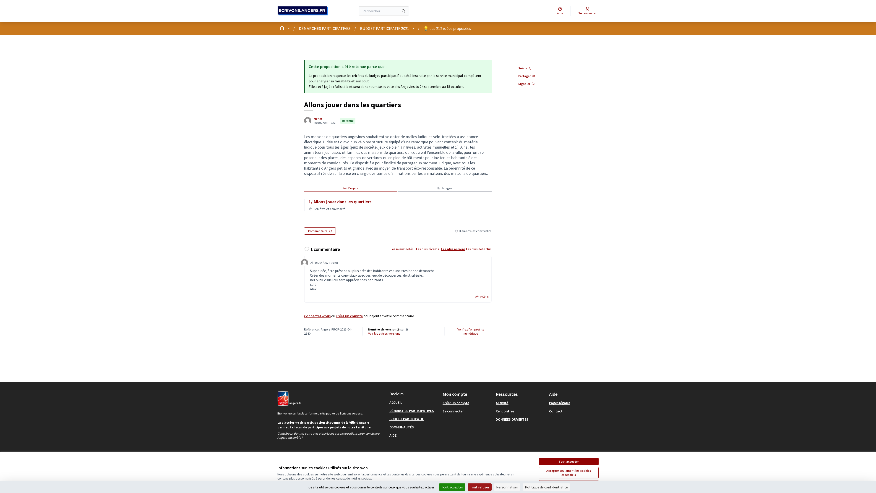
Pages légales (559, 403)
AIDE (392, 435)
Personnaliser (507, 487)
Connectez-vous (317, 316)
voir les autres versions (384, 333)
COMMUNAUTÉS (401, 427)
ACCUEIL (395, 402)
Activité (502, 403)
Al (311, 263)
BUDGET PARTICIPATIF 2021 (384, 28)
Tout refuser (479, 487)
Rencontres (505, 411)
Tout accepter (569, 461)
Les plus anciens (453, 249)
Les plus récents (427, 249)
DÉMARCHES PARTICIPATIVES (324, 28)
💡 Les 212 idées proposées (447, 28)
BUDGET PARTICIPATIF (406, 419)
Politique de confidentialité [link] (546, 487)
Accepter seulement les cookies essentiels (568, 473)
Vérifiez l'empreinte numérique (470, 331)
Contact (556, 411)
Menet (318, 119)
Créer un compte (456, 403)
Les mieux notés (402, 249)
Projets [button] (353, 188)
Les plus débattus (479, 249)
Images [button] (447, 188)
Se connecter (453, 411)
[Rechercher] (403, 11)
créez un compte (349, 316)
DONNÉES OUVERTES (512, 419)
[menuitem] (414, 402)
